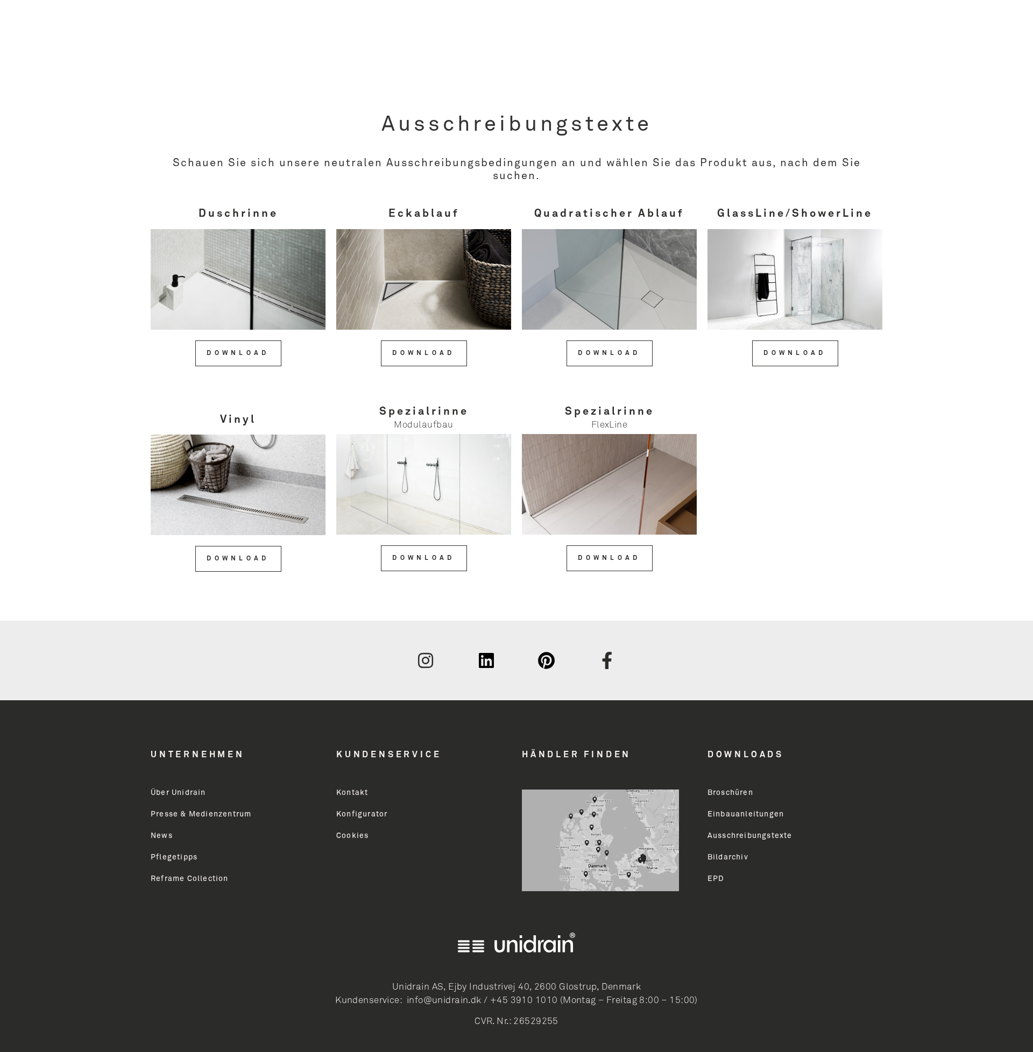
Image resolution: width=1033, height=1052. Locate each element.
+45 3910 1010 (523, 1000)
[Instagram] (425, 660)
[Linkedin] (486, 660)
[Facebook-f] (607, 660)
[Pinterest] (546, 660)
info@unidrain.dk (444, 1000)
